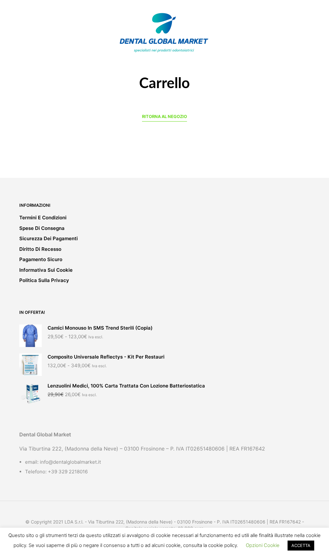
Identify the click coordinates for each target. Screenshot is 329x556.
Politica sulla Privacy (44, 280)
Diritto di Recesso (40, 249)
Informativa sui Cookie (46, 270)
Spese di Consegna (42, 228)
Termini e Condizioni (43, 217)
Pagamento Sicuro (40, 259)
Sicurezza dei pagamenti (48, 238)
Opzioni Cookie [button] (263, 545)
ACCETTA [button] (300, 545)
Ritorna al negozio (164, 116)
